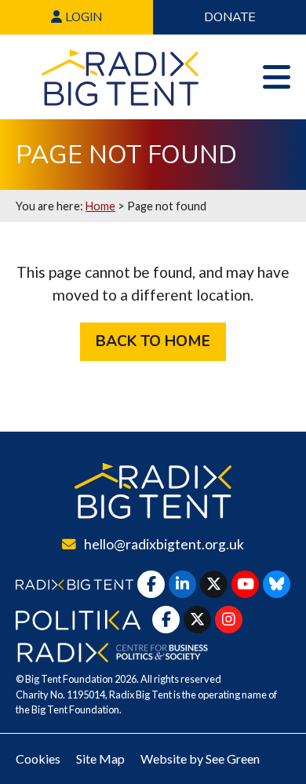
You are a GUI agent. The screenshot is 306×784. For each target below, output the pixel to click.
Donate (230, 17)
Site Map (100, 758)
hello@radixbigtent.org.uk (164, 544)
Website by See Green (200, 758)
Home (100, 206)
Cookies (38, 758)
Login (82, 17)
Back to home (153, 341)
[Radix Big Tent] (153, 491)
